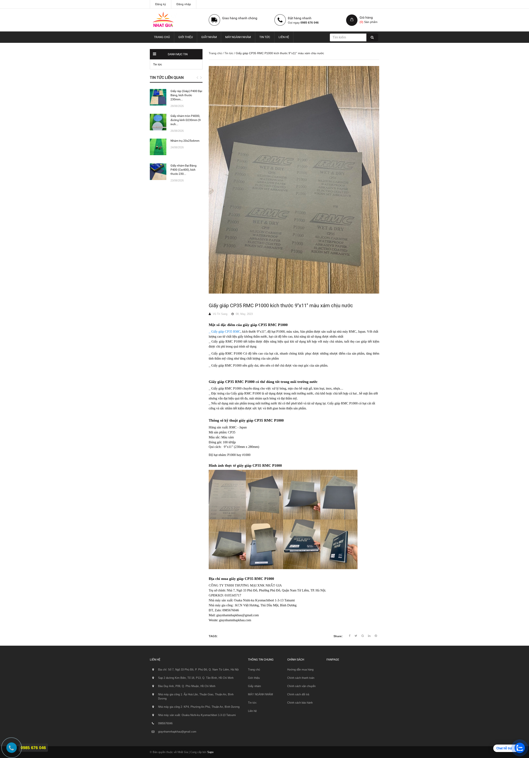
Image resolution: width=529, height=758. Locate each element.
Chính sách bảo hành (300, 702)
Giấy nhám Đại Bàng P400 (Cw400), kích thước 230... (183, 169)
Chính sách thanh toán (300, 677)
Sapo (210, 752)
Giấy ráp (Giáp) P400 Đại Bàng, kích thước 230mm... (186, 95)
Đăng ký (160, 4)
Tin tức (264, 37)
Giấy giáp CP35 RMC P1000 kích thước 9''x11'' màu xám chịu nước (281, 305)
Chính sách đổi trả (298, 694)
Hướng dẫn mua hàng (300, 669)
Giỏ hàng (366, 17)
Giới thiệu (185, 37)
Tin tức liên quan (167, 77)
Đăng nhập (183, 4)
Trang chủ (162, 37)
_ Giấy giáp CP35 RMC (225, 331)
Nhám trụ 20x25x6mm (184, 140)
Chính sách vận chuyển (301, 686)
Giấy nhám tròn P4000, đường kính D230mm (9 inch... (185, 120)
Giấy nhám (209, 37)
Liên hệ (284, 37)
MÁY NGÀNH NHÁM (238, 37)
